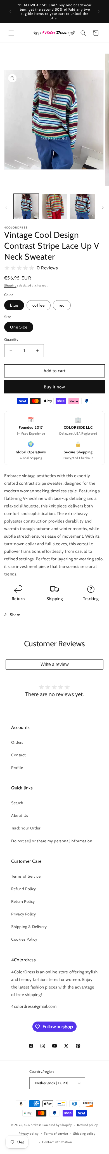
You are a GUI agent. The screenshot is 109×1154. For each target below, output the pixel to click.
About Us (19, 815)
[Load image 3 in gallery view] (82, 206)
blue (14, 305)
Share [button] (15, 614)
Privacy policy (29, 1134)
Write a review (55, 664)
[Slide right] (103, 208)
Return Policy (23, 901)
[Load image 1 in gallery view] (26, 206)
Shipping (10, 285)
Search (17, 802)
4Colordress (33, 1125)
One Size (18, 327)
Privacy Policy (23, 914)
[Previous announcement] (10, 11)
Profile (17, 767)
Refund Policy (23, 888)
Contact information (57, 1142)
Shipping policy (84, 1134)
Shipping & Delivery (29, 926)
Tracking (91, 598)
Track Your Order (26, 828)
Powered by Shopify (57, 1125)
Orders (17, 742)
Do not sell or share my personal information (51, 840)
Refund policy (87, 1125)
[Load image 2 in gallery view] (54, 206)
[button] (11, 33)
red (62, 305)
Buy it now (54, 387)
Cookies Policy (24, 939)
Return (18, 598)
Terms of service (56, 1134)
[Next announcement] (99, 11)
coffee (38, 305)
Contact (18, 754)
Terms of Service (26, 876)
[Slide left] (6, 208)
